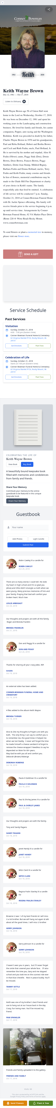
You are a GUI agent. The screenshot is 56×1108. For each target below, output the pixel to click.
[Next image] (50, 1046)
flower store (23, 236)
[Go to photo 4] (30, 1063)
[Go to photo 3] (28, 1063)
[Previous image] (5, 1046)
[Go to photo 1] (25, 1063)
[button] (28, 1046)
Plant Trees (40, 346)
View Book (12, 464)
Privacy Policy (21, 1096)
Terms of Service (35, 1096)
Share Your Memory (17, 501)
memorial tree (34, 231)
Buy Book (27, 464)
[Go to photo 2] (27, 1063)
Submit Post (28, 545)
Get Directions (16, 346)
